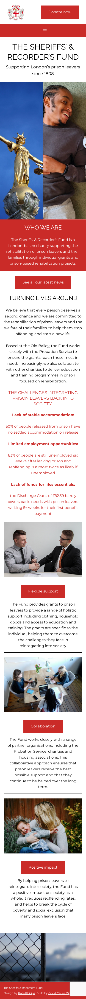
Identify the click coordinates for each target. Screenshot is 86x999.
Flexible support (43, 591)
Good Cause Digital (61, 993)
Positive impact (43, 867)
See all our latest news (43, 282)
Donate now (59, 12)
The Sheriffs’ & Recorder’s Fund (23, 988)
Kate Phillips (26, 993)
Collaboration (43, 726)
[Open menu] (45, 31)
